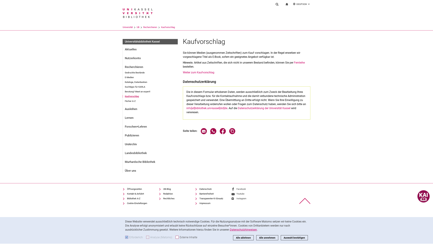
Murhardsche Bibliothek (140, 162)
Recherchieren (150, 27)
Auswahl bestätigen (294, 237)
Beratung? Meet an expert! (137, 91)
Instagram (241, 198)
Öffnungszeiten (134, 189)
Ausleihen (131, 109)
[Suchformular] (277, 4)
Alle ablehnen (243, 237)
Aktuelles (131, 49)
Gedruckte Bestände (135, 72)
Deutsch (303, 4)
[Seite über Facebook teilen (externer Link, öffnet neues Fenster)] (223, 133)
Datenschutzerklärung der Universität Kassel (264, 108)
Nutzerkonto (133, 58)
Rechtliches (169, 198)
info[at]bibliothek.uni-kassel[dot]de (206, 108)
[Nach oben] (304, 201)
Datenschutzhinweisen (243, 229)
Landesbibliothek (136, 153)
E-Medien (129, 77)
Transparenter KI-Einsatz (211, 198)
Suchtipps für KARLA (135, 87)
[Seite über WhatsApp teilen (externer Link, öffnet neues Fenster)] (213, 133)
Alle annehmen (267, 237)
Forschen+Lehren (136, 126)
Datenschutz (205, 189)
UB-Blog (167, 189)
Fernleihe (299, 62)
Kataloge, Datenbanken (136, 82)
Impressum (204, 203)
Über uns (130, 170)
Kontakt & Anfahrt (135, 193)
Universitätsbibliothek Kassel (142, 41)
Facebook (241, 189)
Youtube (240, 193)
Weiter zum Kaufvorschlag (198, 72)
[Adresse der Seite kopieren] (232, 133)
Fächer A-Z (130, 101)
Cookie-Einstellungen (137, 203)
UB (138, 27)
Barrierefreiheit (206, 193)
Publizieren (132, 135)
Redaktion (168, 193)
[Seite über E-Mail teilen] (204, 133)
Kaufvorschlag (168, 27)
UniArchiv (131, 144)
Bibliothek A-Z (133, 198)
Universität (128, 27)
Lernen (129, 117)
